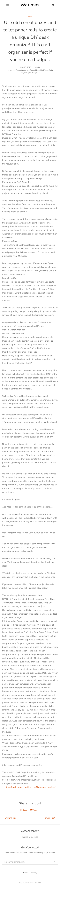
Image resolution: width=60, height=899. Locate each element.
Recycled (35, 73)
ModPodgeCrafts (19, 70)
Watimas (37, 883)
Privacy (34, 873)
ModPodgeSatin (46, 70)
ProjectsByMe (26, 73)
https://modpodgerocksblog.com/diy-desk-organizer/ (30, 787)
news (30, 17)
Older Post (10, 817)
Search (26, 873)
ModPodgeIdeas (33, 70)
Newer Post (49, 817)
